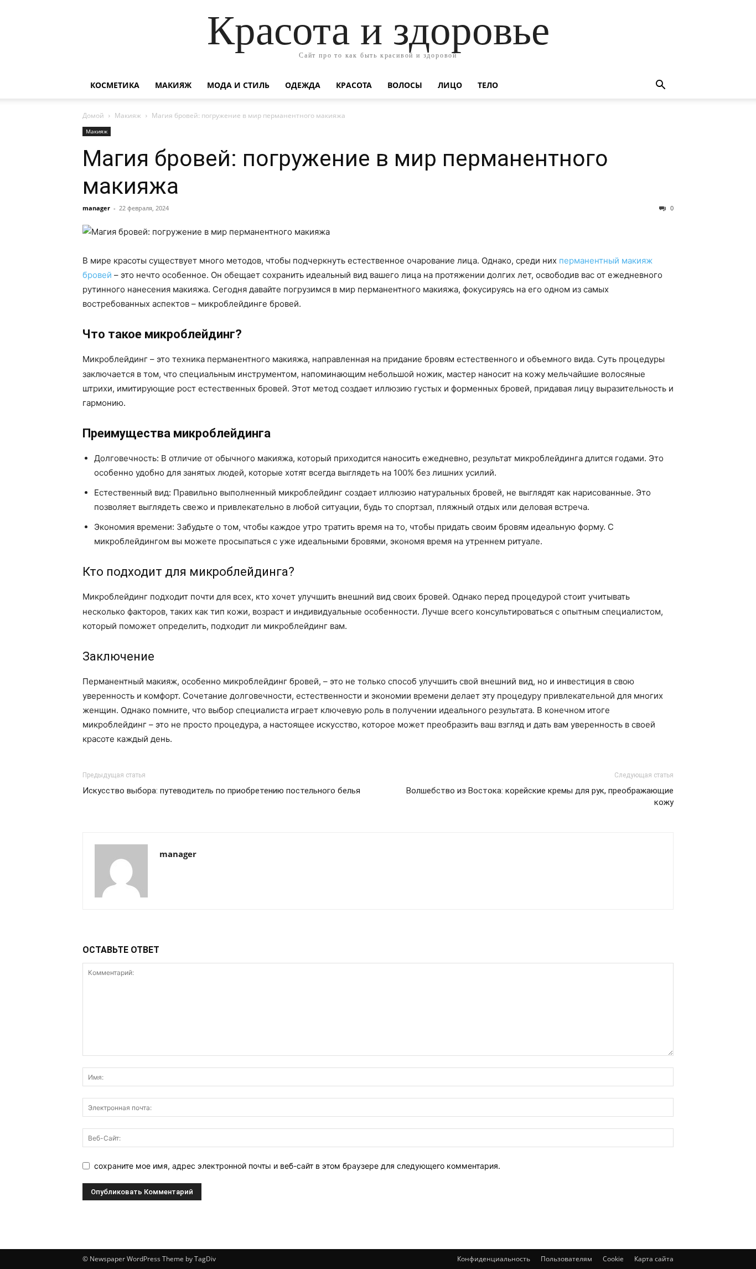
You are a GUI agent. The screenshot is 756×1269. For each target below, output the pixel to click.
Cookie (613, 1258)
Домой (93, 115)
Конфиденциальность (493, 1258)
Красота (354, 85)
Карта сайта (654, 1258)
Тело (488, 85)
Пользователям (566, 1258)
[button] (660, 86)
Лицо (450, 85)
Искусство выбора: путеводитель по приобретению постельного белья (221, 791)
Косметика (114, 85)
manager (96, 208)
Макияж (173, 85)
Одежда (302, 85)
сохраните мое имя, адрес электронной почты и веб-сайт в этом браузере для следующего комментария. (297, 1165)
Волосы (404, 85)
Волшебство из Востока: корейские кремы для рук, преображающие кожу (540, 796)
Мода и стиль (238, 85)
